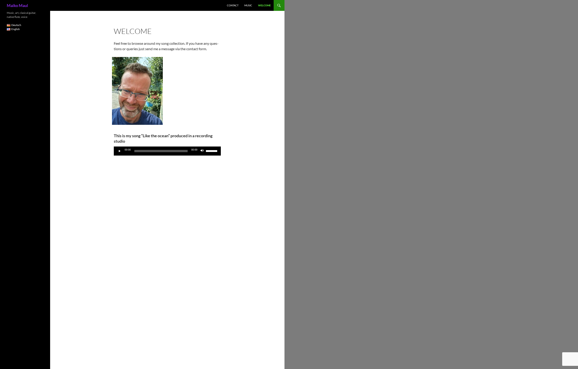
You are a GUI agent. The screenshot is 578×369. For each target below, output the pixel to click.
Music (248, 5)
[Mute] (202, 151)
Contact (232, 5)
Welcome (264, 5)
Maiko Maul (17, 5)
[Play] (119, 151)
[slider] (212, 151)
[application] (167, 151)
